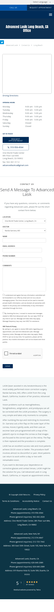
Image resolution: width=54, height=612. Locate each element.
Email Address (9, 246)
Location (6, 217)
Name (5, 236)
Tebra (38, 590)
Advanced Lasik (12, 45)
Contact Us (25, 45)
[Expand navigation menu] (50, 14)
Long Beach (38, 45)
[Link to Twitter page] (2, 42)
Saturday (17, 123)
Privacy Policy (39, 494)
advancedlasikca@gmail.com (15, 165)
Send (7, 366)
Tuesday (22, 110)
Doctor (6, 227)
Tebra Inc (26, 494)
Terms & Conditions (10, 501)
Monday (22, 106)
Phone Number (9, 256)
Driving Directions (10, 95)
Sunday (17, 126)
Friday (22, 119)
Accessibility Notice (30, 501)
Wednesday (22, 113)
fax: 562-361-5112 (11, 162)
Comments (7, 265)
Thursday (22, 116)
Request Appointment (16, 140)
